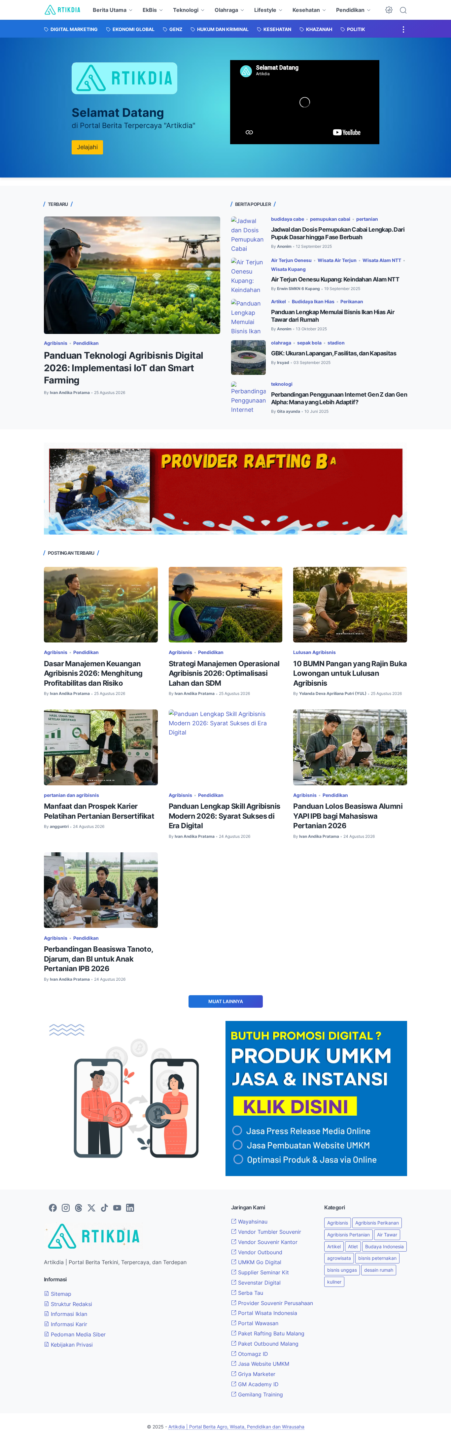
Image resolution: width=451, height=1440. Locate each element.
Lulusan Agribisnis (314, 652)
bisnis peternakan (377, 1258)
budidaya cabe (287, 219)
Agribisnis (55, 343)
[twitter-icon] (91, 1208)
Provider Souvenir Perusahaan (274, 1303)
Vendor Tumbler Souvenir (268, 1231)
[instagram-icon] (66, 1208)
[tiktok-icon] (104, 1208)
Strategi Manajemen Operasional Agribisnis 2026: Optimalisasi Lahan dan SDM (224, 673)
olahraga (281, 342)
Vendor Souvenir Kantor (266, 1242)
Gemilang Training (259, 1394)
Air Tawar (387, 1234)
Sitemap (60, 1294)
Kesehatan (306, 10)
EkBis (150, 10)
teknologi (282, 384)
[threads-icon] (79, 1208)
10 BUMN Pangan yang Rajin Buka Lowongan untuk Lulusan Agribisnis (350, 673)
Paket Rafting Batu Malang (270, 1333)
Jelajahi (87, 147)
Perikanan (351, 301)
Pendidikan (350, 10)
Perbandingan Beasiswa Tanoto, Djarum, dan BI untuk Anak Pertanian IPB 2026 (98, 959)
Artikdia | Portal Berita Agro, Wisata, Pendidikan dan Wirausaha (236, 1426)
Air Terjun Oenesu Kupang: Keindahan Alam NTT (335, 279)
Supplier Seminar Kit (262, 1272)
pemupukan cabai (330, 219)
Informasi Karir (68, 1324)
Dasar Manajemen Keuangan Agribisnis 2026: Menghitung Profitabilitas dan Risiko (93, 673)
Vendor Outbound (259, 1252)
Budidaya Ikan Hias (313, 301)
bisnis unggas (342, 1270)
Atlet (353, 1246)
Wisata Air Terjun (337, 260)
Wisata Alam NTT (382, 260)
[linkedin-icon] (130, 1208)
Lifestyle (265, 10)
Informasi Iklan (68, 1314)
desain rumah (378, 1270)
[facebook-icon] (53, 1208)
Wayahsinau (251, 1221)
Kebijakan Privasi (71, 1344)
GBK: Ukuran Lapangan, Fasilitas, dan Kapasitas (333, 353)
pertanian (367, 219)
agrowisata (339, 1258)
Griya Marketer (255, 1374)
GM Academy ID (257, 1384)
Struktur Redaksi (70, 1304)
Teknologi (185, 10)
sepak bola (309, 342)
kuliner (334, 1282)
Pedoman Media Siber (77, 1334)
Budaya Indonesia (384, 1246)
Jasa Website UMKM (262, 1363)
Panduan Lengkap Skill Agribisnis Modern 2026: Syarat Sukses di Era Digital (224, 816)
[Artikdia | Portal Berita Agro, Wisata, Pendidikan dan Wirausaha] (62, 10)
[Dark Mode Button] (389, 10)
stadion (336, 342)
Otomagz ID (252, 1354)
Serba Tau (249, 1293)
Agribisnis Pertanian (348, 1234)
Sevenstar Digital (258, 1282)
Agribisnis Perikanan (377, 1223)
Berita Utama (109, 10)
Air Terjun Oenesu (291, 260)
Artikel (278, 301)
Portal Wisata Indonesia (266, 1313)
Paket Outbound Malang (267, 1343)
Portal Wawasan (257, 1323)
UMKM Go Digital (258, 1262)
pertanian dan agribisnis (71, 795)
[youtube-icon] (117, 1208)
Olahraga (226, 10)
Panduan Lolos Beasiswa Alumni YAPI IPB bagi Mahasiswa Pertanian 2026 (347, 816)
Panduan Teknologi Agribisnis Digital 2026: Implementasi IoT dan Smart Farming (123, 368)
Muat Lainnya (225, 1001)
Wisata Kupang (288, 269)
